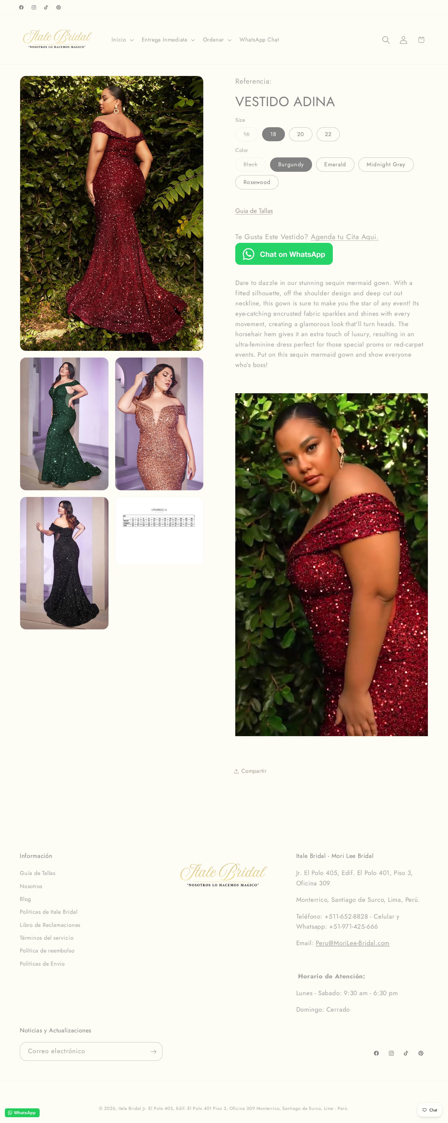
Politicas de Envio (42, 963)
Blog (25, 899)
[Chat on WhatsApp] (284, 262)
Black (255, 165)
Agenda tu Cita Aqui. (345, 237)
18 (273, 134)
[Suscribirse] (153, 1051)
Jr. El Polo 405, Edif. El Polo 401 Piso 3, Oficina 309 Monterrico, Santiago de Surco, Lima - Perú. (246, 1108)
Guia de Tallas (254, 210)
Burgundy (291, 164)
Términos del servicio (46, 937)
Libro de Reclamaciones (50, 925)
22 (328, 134)
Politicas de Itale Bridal (49, 912)
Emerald (335, 164)
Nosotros (31, 886)
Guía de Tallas (37, 873)
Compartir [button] (254, 771)
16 (251, 135)
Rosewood (257, 182)
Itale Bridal (130, 1108)
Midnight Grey (386, 164)
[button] (122, 40)
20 (300, 134)
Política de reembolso (47, 951)
